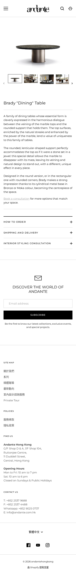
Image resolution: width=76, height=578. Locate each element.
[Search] (62, 8)
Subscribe (38, 314)
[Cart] (70, 8)
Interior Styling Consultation (27, 243)
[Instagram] (47, 545)
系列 (6, 377)
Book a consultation (17, 198)
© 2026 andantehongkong (38, 561)
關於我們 (9, 371)
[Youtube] (38, 545)
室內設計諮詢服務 (14, 394)
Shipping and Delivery (21, 232)
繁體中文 (34, 532)
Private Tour (11, 400)
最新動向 (9, 388)
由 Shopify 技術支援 (38, 567)
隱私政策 (9, 425)
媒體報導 (9, 382)
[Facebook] (28, 545)
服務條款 (9, 419)
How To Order (15, 221)
